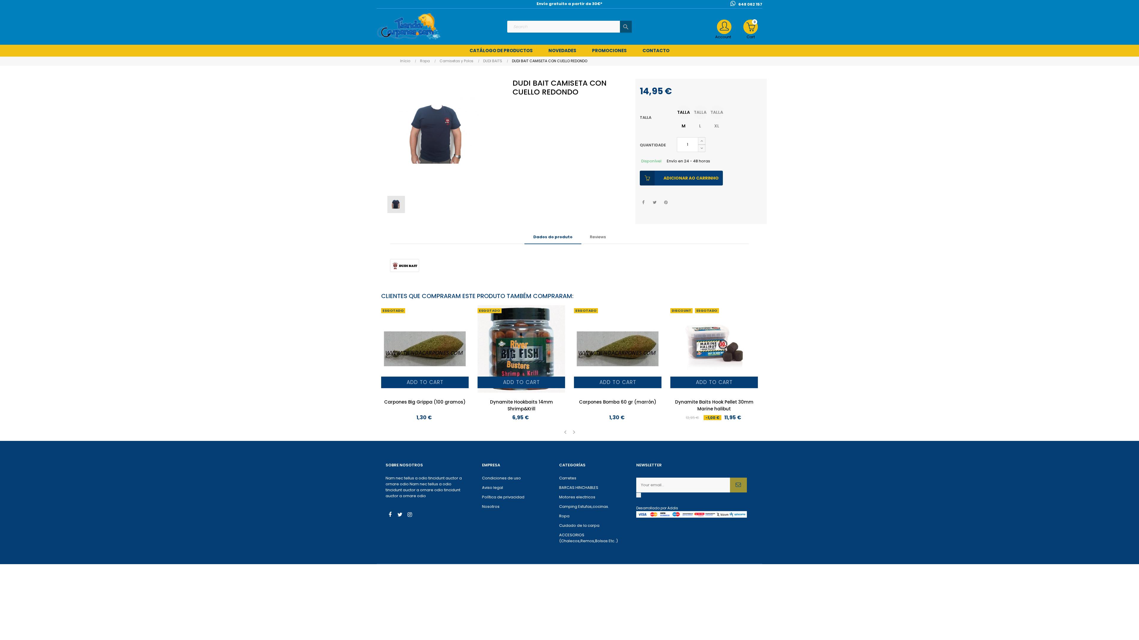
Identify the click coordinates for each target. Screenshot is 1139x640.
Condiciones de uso (501, 478)
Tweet (654, 202)
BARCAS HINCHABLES (578, 487)
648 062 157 (750, 4)
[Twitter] (399, 515)
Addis (672, 508)
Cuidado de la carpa (579, 525)
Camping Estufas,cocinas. (584, 506)
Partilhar (643, 202)
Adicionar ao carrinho (691, 178)
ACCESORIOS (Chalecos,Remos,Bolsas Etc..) (588, 538)
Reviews (598, 237)
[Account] (724, 27)
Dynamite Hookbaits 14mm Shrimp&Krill (521, 405)
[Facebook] (390, 515)
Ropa (564, 516)
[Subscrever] (738, 485)
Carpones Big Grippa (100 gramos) (425, 402)
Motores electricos (577, 497)
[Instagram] (409, 515)
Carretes (567, 478)
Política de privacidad (503, 497)
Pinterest (666, 202)
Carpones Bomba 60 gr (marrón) (617, 402)
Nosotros (490, 506)
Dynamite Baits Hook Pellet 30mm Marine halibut (714, 405)
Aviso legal (492, 487)
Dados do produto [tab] (552, 237)
